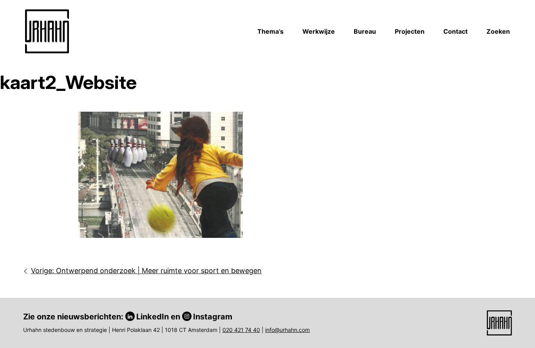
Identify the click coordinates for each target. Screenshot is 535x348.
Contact (455, 31)
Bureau (365, 31)
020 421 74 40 (241, 329)
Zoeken (498, 31)
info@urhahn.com (287, 329)
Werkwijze (318, 31)
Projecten (410, 31)
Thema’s (270, 31)
